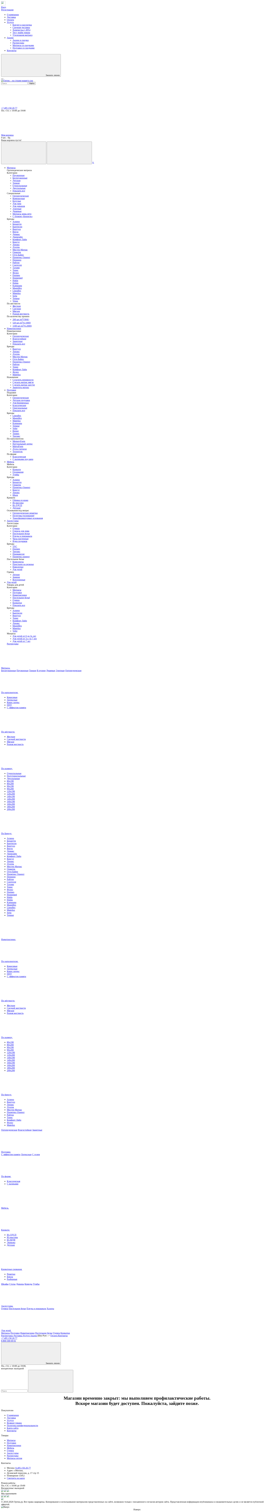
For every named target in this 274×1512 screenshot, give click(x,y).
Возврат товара (14, 1423)
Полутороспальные (16, 776)
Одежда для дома (21, 531)
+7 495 (9, 1338)
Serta (15, 296)
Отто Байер (18, 255)
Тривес (16, 433)
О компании (13, 14)
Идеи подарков (20, 541)
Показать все (19, 191)
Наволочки (18, 567)
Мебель (10, 1448)
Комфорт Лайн (20, 239)
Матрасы (17, 590)
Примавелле (19, 554)
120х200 (11, 794)
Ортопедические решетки (25, 513)
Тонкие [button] (32, 670)
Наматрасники (20, 595)
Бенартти (17, 224)
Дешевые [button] (50, 670)
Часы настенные (21, 538)
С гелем (36, 1154)
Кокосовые (12, 697)
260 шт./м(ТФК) (21, 319)
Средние (17, 308)
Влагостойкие (19, 339)
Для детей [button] (6, 1330)
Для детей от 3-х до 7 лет (25, 638)
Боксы (10, 1276)
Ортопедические (21, 196)
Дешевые (17, 211)
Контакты (11, 50)
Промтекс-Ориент (21, 362)
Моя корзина (7, 135)
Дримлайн (18, 237)
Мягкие (16, 311)
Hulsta (15, 283)
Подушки (17, 592)
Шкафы (5, 1284)
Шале (15, 495)
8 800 (8, 1341)
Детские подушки (21, 400)
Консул (16, 242)
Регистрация (7, 10)
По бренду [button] (6, 1094)
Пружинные (19, 175)
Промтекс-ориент (21, 556)
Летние (16, 574)
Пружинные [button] (23, 670)
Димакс (16, 234)
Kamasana (17, 285)
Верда (15, 232)
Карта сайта (12, 1428)
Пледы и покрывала (22, 536)
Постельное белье (21, 533)
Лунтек (16, 247)
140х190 (11, 796)
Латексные (12, 700)
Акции (10, 37)
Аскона (16, 221)
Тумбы (16, 474)
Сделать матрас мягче (23, 382)
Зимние (16, 577)
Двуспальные (19, 188)
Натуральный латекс (23, 444)
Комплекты (18, 562)
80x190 (10, 781)
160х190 (11, 801)
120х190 (11, 791)
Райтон (16, 262)
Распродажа (18, 43)
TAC (15, 546)
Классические (19, 405)
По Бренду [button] (6, 833)
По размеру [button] (7, 768)
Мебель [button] (5, 1208)
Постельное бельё (21, 597)
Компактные (19, 198)
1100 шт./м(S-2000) (22, 326)
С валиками (12, 1184)
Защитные (18, 341)
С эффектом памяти (16, 707)
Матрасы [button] (5, 668)
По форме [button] (6, 1176)
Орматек (17, 252)
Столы (12, 1284)
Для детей (17, 569)
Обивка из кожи (20, 500)
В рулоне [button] (41, 670)
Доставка (11, 17)
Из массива (18, 503)
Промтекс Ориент (21, 257)
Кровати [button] (5, 1230)
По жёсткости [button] (8, 732)
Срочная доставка (21, 27)
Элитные (17, 208)
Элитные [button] (60, 670)
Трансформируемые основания (28, 518)
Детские (17, 180)
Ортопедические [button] (73, 670)
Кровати (17, 469)
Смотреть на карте (16, 1478)
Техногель (18, 451)
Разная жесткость (21, 314)
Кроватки (17, 603)
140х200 (11, 799)
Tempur (16, 298)
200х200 (11, 809)
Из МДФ (11, 1240)
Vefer (15, 428)
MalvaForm (18, 446)
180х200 (11, 806)
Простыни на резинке (23, 564)
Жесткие (17, 306)
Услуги (10, 22)
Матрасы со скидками (23, 45)
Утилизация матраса (22, 35)
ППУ (9, 705)
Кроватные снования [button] (11, 1269)
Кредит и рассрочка (22, 25)
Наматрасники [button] (8, 939)
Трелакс (16, 436)
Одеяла (16, 528)
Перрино (17, 260)
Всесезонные (19, 579)
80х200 (10, 783)
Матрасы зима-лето (22, 214)
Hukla (15, 280)
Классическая (19, 456)
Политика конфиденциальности (22, 1425)
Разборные (12, 1279)
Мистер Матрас (20, 250)
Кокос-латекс (13, 702)
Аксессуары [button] (7, 1306)
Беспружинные (20, 178)
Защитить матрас (21, 387)
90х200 (10, 789)
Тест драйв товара (21, 32)
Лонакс (16, 244)
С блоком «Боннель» (23, 216)
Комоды (28, 1284)
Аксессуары (13, 1453)
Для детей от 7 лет (21, 641)
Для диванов (19, 206)
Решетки (11, 1274)
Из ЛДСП (17, 505)
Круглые (17, 201)
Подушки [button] (6, 1152)
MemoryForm (19, 441)
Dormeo (16, 275)
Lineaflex (17, 291)
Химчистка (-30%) (21, 30)
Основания (18, 472)
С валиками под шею (23, 459)
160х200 (11, 804)
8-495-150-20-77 (23, 1468)
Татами (16, 267)
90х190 (10, 786)
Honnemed (18, 278)
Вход (3, 7)
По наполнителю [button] (9, 692)
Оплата (10, 20)
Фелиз (16, 273)
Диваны (20, 1284)
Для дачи (17, 203)
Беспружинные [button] (8, 670)
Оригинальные (20, 408)
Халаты (50, 1308)
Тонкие (16, 183)
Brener (16, 431)
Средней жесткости (16, 739)
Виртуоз (17, 229)
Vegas (15, 301)
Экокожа (11, 1242)
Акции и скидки (21, 40)
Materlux (17, 293)
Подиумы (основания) (23, 515)
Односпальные (20, 185)
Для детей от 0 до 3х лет (24, 636)
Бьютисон (17, 226)
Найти (31, 83)
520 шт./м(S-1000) (22, 323)
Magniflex (17, 288)
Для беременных (21, 403)
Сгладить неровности (23, 380)
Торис (15, 270)
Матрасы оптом (14, 1458)
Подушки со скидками (24, 48)
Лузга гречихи (20, 449)
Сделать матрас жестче (24, 385)
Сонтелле (17, 265)
